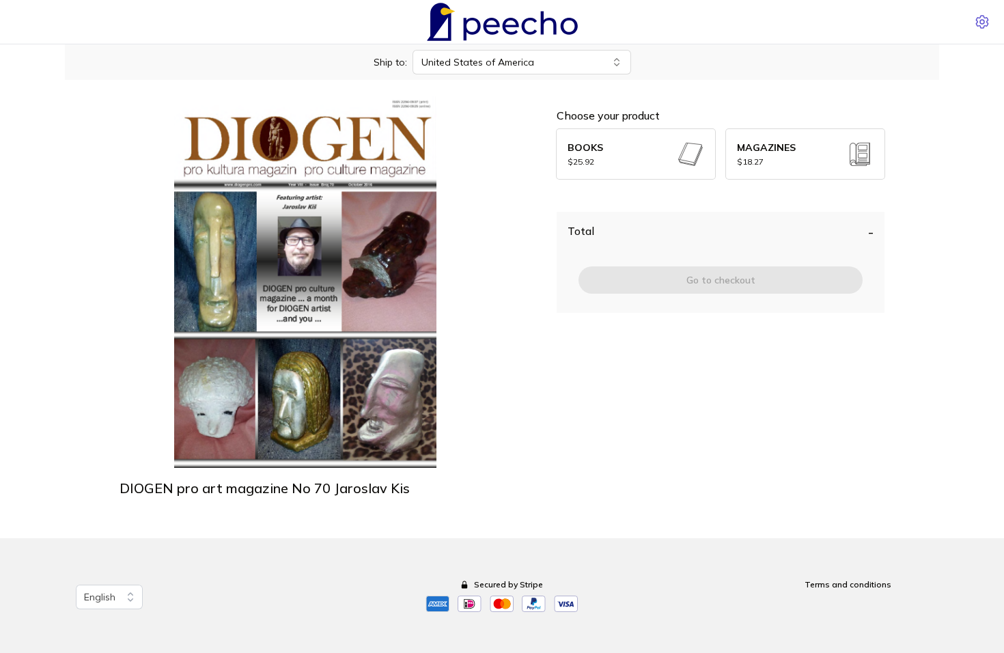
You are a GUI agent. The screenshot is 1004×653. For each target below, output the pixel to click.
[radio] (636, 154)
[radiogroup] (720, 154)
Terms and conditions (848, 584)
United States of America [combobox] (477, 62)
